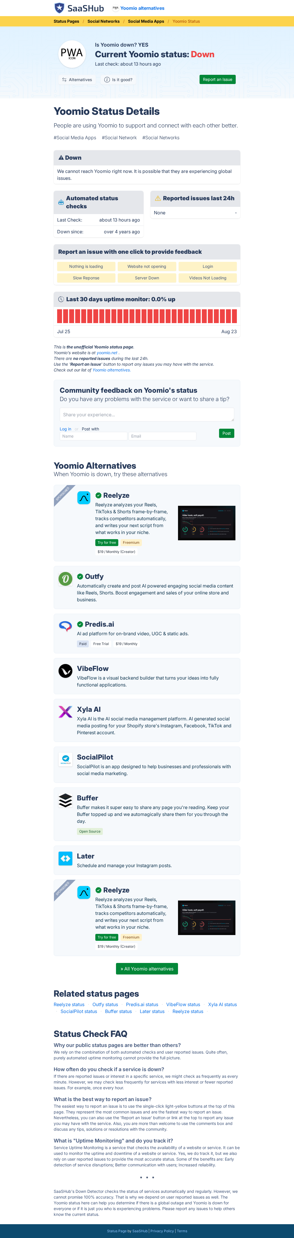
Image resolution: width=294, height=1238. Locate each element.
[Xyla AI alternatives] (65, 712)
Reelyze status (69, 1004)
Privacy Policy (162, 1231)
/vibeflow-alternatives (82, 662)
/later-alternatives (77, 849)
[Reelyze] (84, 498)
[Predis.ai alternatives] (65, 627)
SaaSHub (140, 1231)
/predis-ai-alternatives (82, 617)
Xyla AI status (222, 1004)
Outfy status (105, 1004)
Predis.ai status (142, 1004)
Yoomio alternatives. (111, 369)
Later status (152, 1011)
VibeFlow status (183, 1004)
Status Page (117, 1231)
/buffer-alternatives (79, 791)
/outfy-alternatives (78, 570)
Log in (66, 428)
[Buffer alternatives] (65, 800)
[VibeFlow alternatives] (65, 671)
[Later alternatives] (65, 858)
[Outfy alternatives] (65, 579)
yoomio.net (107, 352)
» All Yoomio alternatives (147, 969)
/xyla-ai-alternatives (80, 702)
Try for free (107, 542)
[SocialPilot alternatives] (65, 759)
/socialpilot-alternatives (84, 750)
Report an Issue (217, 79)
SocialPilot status (79, 1011)
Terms (182, 1231)
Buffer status (118, 1011)
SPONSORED (62, 493)
